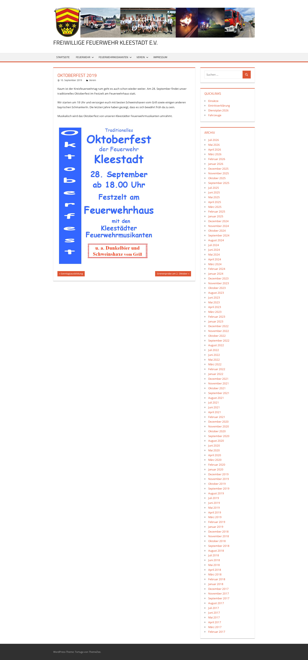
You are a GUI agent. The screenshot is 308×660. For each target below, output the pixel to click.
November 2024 (218, 226)
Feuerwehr (83, 57)
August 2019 (216, 493)
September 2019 (218, 488)
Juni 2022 (214, 355)
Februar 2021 (216, 417)
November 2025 (218, 173)
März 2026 (215, 154)
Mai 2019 (214, 507)
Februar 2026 (216, 159)
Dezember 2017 (218, 589)
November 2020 (218, 426)
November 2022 (218, 331)
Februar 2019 (216, 522)
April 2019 (214, 512)
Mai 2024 (214, 254)
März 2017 (215, 627)
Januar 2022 (215, 374)
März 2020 (215, 460)
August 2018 (216, 550)
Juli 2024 (213, 245)
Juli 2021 (213, 402)
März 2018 (215, 574)
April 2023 (214, 307)
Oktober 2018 (217, 541)
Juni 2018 (214, 560)
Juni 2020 (214, 445)
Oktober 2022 (217, 336)
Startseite (63, 57)
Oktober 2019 (217, 484)
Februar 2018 (216, 579)
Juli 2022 (213, 350)
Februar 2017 (216, 632)
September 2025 (218, 183)
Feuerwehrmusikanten (113, 57)
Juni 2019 (214, 503)
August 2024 (216, 240)
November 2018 (218, 536)
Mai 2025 (214, 197)
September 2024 (218, 235)
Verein (141, 57)
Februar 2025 (216, 211)
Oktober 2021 (217, 388)
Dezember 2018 (218, 531)
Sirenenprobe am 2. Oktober (172, 274)
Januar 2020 (215, 469)
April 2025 (214, 202)
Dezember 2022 (218, 326)
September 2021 (218, 393)
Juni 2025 (214, 192)
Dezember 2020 (218, 421)
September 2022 (218, 340)
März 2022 (215, 364)
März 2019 (215, 517)
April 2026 (214, 149)
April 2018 (214, 570)
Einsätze (213, 101)
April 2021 (214, 412)
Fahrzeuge (214, 115)
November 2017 (218, 593)
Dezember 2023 (218, 278)
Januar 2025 (215, 216)
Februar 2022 (216, 369)
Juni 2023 (214, 297)
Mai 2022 (214, 359)
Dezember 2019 (218, 474)
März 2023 (215, 312)
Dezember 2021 (218, 379)
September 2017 (218, 598)
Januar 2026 (215, 164)
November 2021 (218, 383)
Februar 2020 (216, 464)
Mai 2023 (214, 302)
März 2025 (215, 207)
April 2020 (214, 455)
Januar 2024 (215, 273)
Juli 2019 (213, 498)
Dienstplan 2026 (218, 110)
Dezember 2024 (218, 221)
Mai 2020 (214, 450)
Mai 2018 (214, 565)
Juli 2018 (213, 555)
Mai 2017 (214, 617)
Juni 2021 (214, 407)
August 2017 (216, 603)
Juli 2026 (213, 140)
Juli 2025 (213, 188)
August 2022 (216, 345)
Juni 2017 (214, 612)
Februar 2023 (216, 316)
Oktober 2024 (217, 230)
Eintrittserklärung (219, 105)
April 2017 (214, 622)
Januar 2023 (215, 321)
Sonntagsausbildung (72, 274)
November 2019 (218, 479)
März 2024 (215, 264)
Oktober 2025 (217, 178)
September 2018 (218, 546)
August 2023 (216, 293)
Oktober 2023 (217, 288)
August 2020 (216, 441)
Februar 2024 (216, 269)
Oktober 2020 (217, 431)
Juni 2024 (214, 250)
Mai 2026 (214, 145)
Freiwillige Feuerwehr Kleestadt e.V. (105, 42)
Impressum (160, 57)
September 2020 (218, 436)
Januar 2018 (215, 584)
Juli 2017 (213, 608)
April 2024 (214, 259)
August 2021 (216, 398)
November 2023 (218, 283)
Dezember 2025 (218, 168)
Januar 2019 (215, 527)
